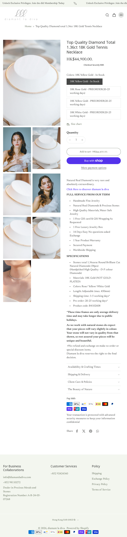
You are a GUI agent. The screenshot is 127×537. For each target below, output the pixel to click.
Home (28, 26)
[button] (94, 152)
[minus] (70, 140)
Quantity (72, 132)
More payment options (93, 168)
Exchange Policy (101, 479)
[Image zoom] (31, 83)
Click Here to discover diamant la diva (88, 189)
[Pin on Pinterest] (90, 431)
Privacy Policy (100, 484)
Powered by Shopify (78, 528)
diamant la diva (56, 528)
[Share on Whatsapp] (97, 431)
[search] (107, 15)
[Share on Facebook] (77, 431)
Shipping (97, 473)
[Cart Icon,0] (114, 15)
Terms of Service (101, 490)
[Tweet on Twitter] (83, 431)
